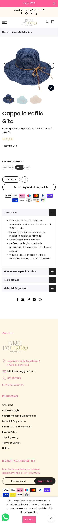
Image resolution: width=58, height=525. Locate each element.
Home (5, 32)
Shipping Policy (10, 437)
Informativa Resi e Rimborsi (17, 426)
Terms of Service (11, 442)
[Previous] (7, 66)
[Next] (51, 66)
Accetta (29, 519)
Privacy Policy (9, 432)
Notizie (5, 448)
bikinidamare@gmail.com (21, 371)
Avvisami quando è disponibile (31, 187)
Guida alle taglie (11, 410)
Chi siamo (7, 404)
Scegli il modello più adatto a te (19, 415)
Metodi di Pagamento (14, 421)
